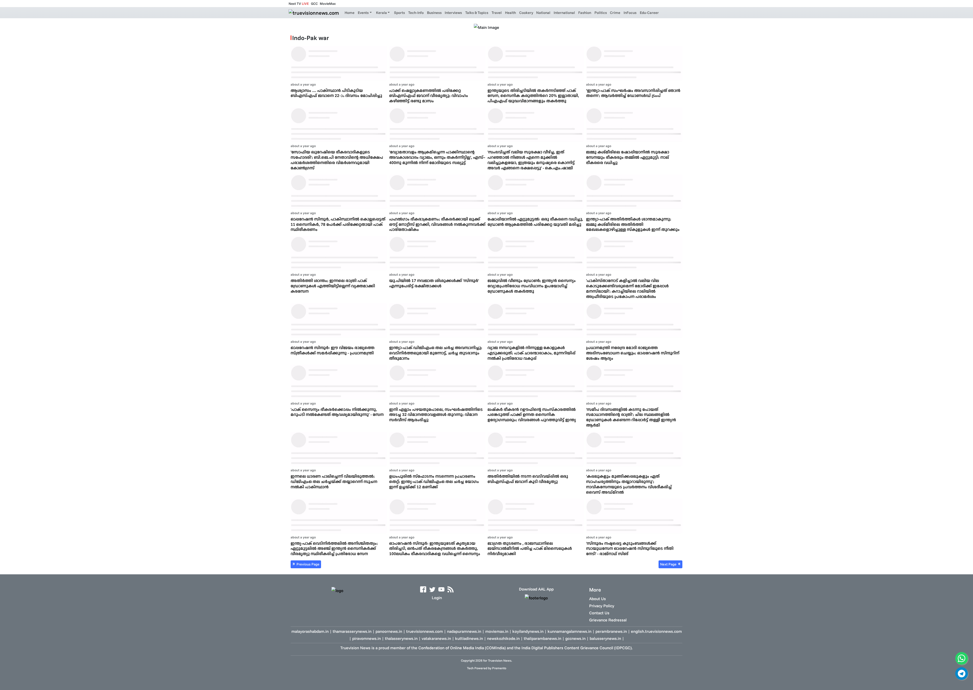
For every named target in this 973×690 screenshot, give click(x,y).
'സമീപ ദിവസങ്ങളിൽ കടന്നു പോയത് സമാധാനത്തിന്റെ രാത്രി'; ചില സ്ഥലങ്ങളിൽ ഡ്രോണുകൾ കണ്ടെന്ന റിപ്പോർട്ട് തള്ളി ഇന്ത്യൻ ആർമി (631, 417)
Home (349, 12)
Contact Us (599, 612)
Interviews (453, 12)
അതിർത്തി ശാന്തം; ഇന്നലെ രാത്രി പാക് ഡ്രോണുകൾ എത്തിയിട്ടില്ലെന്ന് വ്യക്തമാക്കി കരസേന (333, 286)
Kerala (381, 12)
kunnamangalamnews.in (569, 631)
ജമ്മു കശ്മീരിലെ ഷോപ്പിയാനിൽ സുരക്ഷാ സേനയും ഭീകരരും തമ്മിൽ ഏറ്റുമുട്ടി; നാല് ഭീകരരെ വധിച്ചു (627, 157)
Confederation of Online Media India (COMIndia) (462, 647)
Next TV (299, 4)
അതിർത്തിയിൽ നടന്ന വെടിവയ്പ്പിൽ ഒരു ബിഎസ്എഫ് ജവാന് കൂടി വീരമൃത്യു (528, 479)
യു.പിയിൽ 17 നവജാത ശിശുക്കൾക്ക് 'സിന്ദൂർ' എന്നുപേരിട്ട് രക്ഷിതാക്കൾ (434, 283)
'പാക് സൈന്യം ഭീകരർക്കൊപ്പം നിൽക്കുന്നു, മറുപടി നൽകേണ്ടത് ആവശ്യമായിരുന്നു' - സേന (337, 412)
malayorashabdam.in (310, 631)
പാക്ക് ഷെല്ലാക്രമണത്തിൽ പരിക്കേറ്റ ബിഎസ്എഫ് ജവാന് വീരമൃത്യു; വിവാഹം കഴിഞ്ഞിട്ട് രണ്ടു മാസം (428, 96)
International (564, 12)
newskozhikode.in (503, 638)
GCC (314, 4)
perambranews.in (611, 631)
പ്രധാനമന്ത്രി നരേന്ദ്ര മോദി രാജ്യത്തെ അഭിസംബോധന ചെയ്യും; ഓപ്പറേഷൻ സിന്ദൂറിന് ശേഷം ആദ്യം (632, 353)
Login (437, 597)
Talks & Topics (476, 12)
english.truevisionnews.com (656, 631)
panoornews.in (389, 631)
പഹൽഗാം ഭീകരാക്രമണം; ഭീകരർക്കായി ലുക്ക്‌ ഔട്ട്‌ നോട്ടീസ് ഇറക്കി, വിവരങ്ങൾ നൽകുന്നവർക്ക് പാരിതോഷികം (437, 224)
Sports (399, 12)
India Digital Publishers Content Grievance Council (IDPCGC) (576, 647)
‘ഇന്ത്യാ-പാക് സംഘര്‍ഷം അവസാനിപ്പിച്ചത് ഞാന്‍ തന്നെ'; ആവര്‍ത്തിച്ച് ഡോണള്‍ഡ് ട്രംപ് (633, 93)
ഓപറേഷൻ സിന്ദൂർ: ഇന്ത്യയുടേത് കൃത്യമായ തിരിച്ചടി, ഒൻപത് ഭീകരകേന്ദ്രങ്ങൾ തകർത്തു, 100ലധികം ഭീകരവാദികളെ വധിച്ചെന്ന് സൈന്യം (434, 548)
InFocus (630, 12)
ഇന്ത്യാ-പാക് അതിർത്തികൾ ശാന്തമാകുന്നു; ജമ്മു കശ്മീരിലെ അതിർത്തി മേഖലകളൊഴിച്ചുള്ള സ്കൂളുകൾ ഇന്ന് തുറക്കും (633, 224)
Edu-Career (649, 12)
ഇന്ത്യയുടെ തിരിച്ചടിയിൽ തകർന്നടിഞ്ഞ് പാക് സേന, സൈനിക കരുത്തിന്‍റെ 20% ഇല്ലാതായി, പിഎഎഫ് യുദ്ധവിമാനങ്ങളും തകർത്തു (533, 96)
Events (363, 12)
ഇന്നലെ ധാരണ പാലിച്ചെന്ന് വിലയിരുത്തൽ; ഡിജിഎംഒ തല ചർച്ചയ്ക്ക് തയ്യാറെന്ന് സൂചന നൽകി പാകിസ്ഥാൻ (334, 481)
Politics (600, 12)
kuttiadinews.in (469, 638)
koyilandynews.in (528, 631)
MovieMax (328, 4)
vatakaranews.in (436, 638)
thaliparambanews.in (542, 638)
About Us (597, 598)
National (543, 12)
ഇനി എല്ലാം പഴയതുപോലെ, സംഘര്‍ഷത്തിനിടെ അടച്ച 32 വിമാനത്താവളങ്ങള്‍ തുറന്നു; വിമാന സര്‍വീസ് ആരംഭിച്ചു (436, 414)
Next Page (668, 564)
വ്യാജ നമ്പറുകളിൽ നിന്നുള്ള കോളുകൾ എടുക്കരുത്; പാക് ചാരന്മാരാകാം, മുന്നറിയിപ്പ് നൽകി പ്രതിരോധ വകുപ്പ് (531, 353)
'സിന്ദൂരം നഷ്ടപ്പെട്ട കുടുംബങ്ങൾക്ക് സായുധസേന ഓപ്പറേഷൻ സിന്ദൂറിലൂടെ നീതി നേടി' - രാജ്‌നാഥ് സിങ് (629, 548)
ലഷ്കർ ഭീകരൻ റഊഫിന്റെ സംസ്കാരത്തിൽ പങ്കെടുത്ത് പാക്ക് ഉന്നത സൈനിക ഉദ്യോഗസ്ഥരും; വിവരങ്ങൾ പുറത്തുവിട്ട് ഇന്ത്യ (532, 414)
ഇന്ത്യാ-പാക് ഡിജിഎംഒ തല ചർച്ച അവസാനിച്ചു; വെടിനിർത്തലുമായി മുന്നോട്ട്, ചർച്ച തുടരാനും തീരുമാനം (435, 353)
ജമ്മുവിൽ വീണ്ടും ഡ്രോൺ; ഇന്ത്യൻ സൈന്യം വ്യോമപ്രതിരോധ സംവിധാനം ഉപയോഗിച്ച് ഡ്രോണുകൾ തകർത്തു (532, 286)
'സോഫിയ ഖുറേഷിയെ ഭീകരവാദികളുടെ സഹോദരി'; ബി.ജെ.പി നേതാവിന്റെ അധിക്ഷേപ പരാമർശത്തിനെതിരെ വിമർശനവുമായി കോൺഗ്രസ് (337, 159)
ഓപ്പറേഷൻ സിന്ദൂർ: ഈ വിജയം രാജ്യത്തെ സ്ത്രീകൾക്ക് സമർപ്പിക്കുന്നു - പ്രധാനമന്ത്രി (333, 350)
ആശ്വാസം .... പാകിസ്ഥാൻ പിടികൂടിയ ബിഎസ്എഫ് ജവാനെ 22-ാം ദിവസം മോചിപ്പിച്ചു (336, 93)
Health (510, 12)
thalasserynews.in (401, 638)
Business (434, 12)
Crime (615, 12)
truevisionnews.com (424, 631)
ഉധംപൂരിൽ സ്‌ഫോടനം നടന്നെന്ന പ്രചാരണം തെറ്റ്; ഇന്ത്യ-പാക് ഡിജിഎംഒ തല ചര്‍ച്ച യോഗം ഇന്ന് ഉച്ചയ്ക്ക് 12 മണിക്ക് (434, 481)
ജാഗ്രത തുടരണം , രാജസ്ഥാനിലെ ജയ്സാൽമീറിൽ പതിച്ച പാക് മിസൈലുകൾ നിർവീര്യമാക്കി (530, 548)
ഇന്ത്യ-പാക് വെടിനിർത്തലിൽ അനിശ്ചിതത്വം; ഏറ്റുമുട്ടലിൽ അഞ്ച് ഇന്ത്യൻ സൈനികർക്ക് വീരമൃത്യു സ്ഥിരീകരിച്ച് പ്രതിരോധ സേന (334, 548)
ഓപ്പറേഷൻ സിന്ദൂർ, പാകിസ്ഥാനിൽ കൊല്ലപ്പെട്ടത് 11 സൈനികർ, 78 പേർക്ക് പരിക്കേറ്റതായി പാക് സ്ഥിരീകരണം (338, 224)
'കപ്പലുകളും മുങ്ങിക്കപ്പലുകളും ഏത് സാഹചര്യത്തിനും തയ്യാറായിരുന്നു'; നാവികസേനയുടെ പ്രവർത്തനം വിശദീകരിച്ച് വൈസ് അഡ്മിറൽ (629, 484)
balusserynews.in (605, 638)
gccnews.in (575, 638)
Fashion (584, 12)
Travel (497, 12)
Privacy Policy (601, 605)
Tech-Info (416, 12)
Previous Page (308, 564)
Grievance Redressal (608, 619)
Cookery (526, 12)
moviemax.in (496, 631)
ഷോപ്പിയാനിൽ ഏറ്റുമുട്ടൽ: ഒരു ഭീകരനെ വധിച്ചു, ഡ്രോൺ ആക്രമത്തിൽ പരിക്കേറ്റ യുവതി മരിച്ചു (535, 221)
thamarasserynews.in (352, 631)
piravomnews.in (366, 638)
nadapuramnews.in (464, 631)
